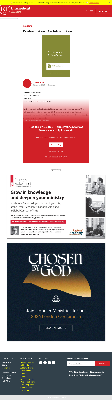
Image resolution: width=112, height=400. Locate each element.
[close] (109, 2)
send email (6, 368)
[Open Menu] (91, 11)
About (22, 374)
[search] (86, 11)
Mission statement (27, 382)
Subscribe (103, 11)
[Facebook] (40, 362)
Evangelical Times (59, 397)
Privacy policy (25, 390)
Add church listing (27, 368)
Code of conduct (26, 387)
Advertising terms (27, 385)
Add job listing (26, 365)
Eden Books (40, 101)
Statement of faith (27, 379)
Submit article (25, 371)
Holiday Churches (27, 362)
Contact (23, 376)
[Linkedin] (53, 362)
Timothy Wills (38, 82)
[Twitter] (45, 362)
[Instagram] (49, 362)
